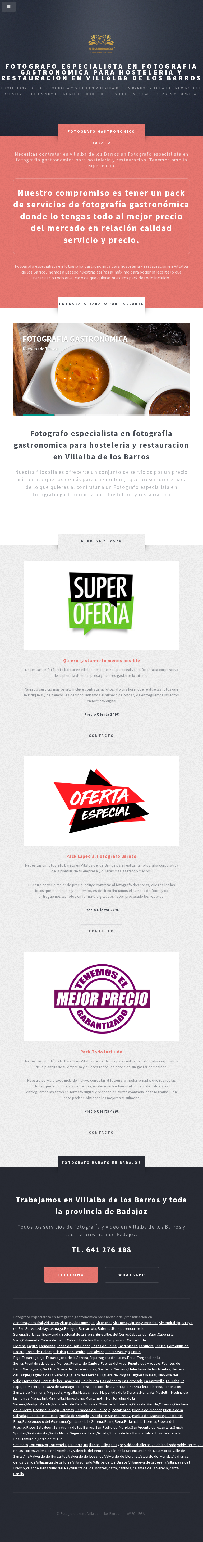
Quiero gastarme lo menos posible (101, 661)
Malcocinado (88, 1392)
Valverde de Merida (155, 1456)
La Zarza (131, 1386)
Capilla (32, 1346)
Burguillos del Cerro (112, 1334)
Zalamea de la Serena (150, 1468)
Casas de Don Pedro (73, 1346)
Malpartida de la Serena (119, 1392)
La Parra (82, 1386)
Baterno (104, 1328)
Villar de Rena (37, 1468)
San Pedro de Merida (112, 1427)
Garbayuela (32, 1369)
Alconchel (104, 1322)
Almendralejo (170, 1322)
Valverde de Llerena (121, 1456)
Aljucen (134, 1322)
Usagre (117, 1444)
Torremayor (38, 1444)
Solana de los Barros (126, 1433)
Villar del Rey (59, 1468)
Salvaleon (44, 1427)
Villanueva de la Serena (147, 1462)
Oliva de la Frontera (115, 1404)
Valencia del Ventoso (90, 1450)
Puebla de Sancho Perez (110, 1415)
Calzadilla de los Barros (86, 1340)
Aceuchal (35, 1322)
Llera (144, 1386)
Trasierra (75, 1444)
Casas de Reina (104, 1346)
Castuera (146, 1346)
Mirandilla (56, 1398)
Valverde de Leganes (85, 1456)
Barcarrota (87, 1328)
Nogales (91, 1404)
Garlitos (49, 1369)
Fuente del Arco (113, 1363)
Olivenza (166, 1404)
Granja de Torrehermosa (76, 1369)
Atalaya (44, 1328)
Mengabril (39, 1398)
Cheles (160, 1346)
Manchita (147, 1392)
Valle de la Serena (123, 1450)
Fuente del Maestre (144, 1363)
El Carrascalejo (117, 1351)
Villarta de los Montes (89, 1468)
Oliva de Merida (145, 1404)
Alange (65, 1322)
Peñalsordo (121, 1409)
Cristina (59, 1351)
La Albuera (90, 1380)
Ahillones (51, 1322)
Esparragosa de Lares (107, 1357)
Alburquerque (83, 1322)
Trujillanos (91, 1444)
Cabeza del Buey (142, 1334)
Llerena (156, 1386)
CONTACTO (101, 735)
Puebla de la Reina (42, 1415)
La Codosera (110, 1380)
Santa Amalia (37, 1433)
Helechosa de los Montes (149, 1369)
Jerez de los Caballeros (60, 1380)
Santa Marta (58, 1433)
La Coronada (132, 1380)
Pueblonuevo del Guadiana (44, 1421)
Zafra (112, 1468)
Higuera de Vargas (115, 1375)
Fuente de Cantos (84, 1363)
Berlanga (33, 1334)
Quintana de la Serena (85, 1421)
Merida (45, 1404)
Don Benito (76, 1351)
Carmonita (47, 1346)
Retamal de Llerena (140, 1421)
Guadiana (105, 1369)
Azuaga (57, 1328)
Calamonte (31, 1340)
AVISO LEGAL (136, 1513)
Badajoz (70, 1328)
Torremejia (58, 1444)
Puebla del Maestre (148, 1415)
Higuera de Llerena (83, 1375)
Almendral (149, 1322)
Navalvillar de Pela (67, 1404)
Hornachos (31, 1380)
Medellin (163, 1392)
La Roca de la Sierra (106, 1386)
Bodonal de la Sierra (77, 1334)
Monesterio (74, 1398)
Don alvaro (95, 1351)
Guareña (120, 1369)
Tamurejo (29, 1439)
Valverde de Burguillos (48, 1456)
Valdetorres (187, 1444)
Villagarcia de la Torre (54, 1462)
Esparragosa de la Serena (67, 1357)
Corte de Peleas (39, 1351)
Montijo (32, 1404)
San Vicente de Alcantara (151, 1427)
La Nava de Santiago (57, 1386)
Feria (131, 1357)
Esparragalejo (33, 1357)
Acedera (20, 1322)
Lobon (168, 1386)
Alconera (120, 1322)
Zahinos (124, 1468)
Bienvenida (51, 1334)
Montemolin (95, 1398)
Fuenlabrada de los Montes (46, 1363)
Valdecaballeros (137, 1444)
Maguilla (70, 1392)
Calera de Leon (53, 1340)
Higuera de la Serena (48, 1375)
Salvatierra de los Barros (73, 1427)
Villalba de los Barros (110, 1462)
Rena (118, 1421)
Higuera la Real (143, 1375)
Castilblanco (128, 1346)
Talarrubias (153, 1433)
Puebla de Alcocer (147, 1409)
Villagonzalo (82, 1462)
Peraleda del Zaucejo (92, 1409)
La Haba (172, 1380)
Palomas (67, 1409)
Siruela (102, 1433)
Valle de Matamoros (155, 1450)
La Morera (30, 1386)
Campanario (116, 1340)
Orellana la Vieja (46, 1409)
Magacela (54, 1392)
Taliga (105, 1444)
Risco (30, 1427)
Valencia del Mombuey (54, 1450)
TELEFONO (71, 1274)
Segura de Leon (83, 1433)
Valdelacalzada (163, 1444)
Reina (108, 1421)
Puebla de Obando (74, 1415)
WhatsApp (131, 1274)
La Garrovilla (154, 1380)
